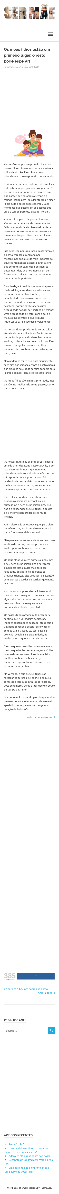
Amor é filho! (45, 992)
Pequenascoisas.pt (44, 716)
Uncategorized (30, 66)
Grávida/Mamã (12, 66)
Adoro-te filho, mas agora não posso (27, 988)
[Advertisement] (29, 97)
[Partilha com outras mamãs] (36, 976)
